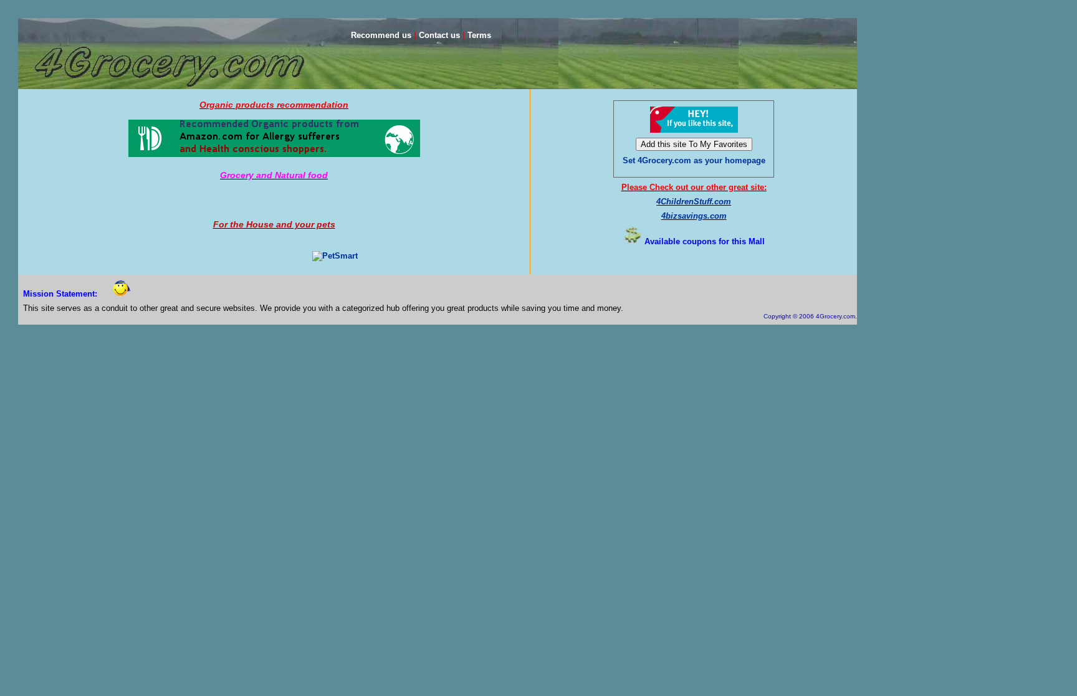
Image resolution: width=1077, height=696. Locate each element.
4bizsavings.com (694, 216)
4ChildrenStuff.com (693, 201)
